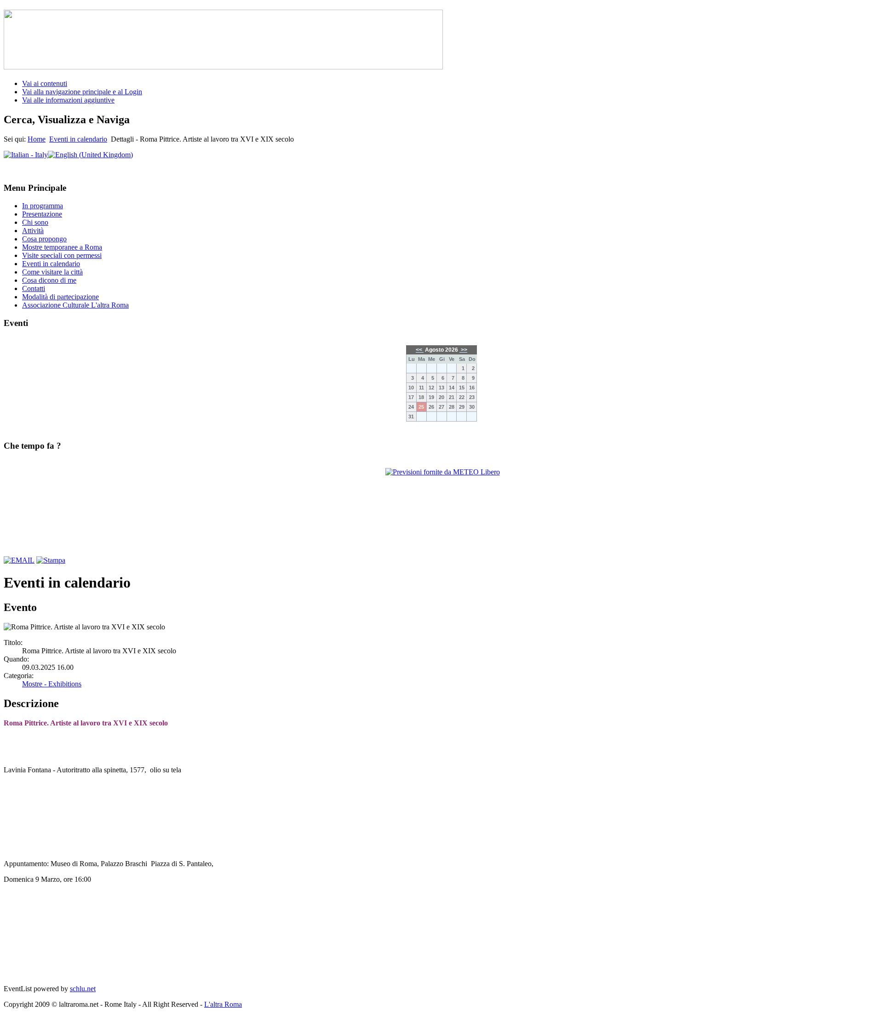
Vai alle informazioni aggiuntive (68, 100)
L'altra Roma (223, 1004)
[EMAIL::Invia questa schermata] (19, 560)
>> (463, 350)
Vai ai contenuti (44, 83)
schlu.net (83, 989)
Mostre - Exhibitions (51, 684)
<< (420, 350)
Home (37, 139)
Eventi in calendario (78, 139)
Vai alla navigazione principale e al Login (82, 92)
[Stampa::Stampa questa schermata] (50, 560)
